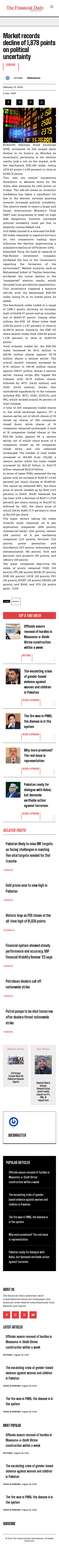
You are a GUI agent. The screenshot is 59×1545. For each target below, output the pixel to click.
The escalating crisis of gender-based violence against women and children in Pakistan (38, 682)
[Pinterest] (30, 101)
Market (16, 601)
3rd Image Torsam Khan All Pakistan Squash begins (16, 1077)
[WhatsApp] (42, 101)
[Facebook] (8, 101)
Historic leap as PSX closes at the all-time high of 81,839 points (28, 918)
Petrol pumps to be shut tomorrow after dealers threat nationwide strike (29, 1017)
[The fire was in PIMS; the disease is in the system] (11, 720)
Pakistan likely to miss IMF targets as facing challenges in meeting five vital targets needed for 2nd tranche (29, 852)
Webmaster (34, 78)
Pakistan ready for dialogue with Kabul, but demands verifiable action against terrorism (37, 795)
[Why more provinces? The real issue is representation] (11, 754)
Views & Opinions (30, 700)
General (9, 870)
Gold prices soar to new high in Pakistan (26, 888)
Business (9, 930)
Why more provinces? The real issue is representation (38, 755)
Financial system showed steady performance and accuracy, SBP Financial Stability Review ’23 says (29, 951)
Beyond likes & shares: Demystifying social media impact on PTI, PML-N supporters (43, 1091)
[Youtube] (33, 1315)
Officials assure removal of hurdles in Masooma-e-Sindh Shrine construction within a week (38, 637)
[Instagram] (15, 1315)
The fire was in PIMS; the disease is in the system (38, 721)
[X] (19, 101)
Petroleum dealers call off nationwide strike (23, 984)
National (26, 655)
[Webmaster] (8, 78)
